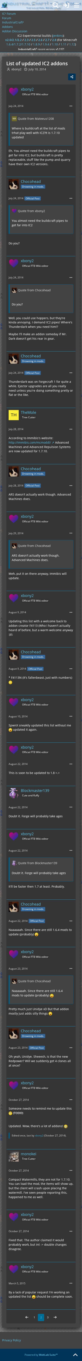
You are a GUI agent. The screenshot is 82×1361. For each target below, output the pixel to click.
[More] (71, 106)
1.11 (63, 44)
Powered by (41, 1355)
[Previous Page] (27, 1317)
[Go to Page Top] (75, 1355)
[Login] (66, 5)
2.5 (33, 40)
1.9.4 (45, 44)
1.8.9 (36, 44)
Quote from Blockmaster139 (37, 863)
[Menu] (76, 5)
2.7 (47, 40)
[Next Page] (55, 1317)
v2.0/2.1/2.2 (13, 40)
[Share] (72, 77)
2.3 (26, 40)
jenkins (58, 36)
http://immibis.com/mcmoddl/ (30, 442)
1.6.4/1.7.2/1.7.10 (18, 44)
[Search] (55, 5)
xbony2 (39, 1135)
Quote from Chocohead (34, 290)
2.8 (54, 40)
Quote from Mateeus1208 (36, 119)
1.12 (72, 44)
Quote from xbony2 (31, 211)
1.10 (55, 44)
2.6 (40, 40)
